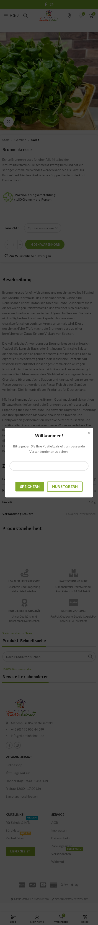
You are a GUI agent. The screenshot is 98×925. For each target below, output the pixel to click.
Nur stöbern (65, 486)
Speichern (30, 486)
